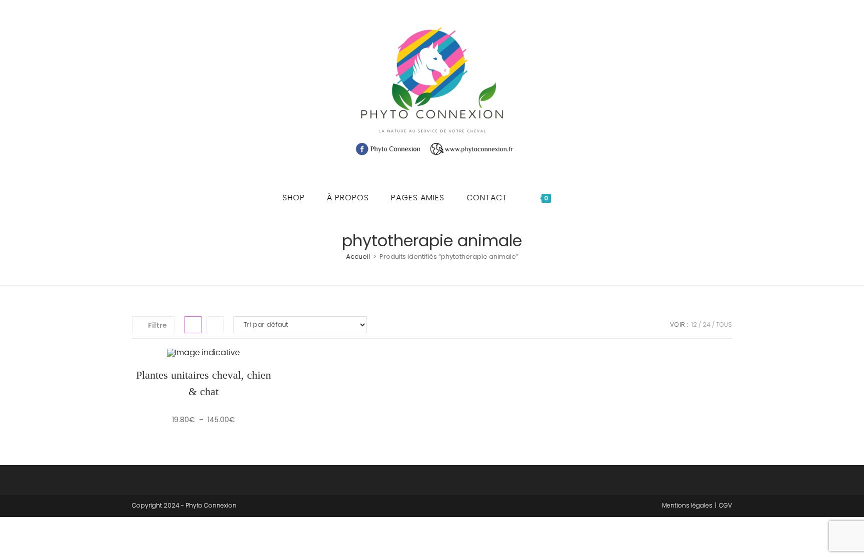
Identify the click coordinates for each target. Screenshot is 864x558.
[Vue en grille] (193, 324)
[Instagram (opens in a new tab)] (154, 90)
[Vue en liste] (215, 324)
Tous (724, 324)
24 (706, 324)
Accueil (358, 256)
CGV (725, 505)
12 (694, 324)
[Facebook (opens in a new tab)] (139, 90)
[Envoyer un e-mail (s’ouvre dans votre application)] (169, 90)
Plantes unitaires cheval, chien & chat (203, 383)
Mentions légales (687, 505)
